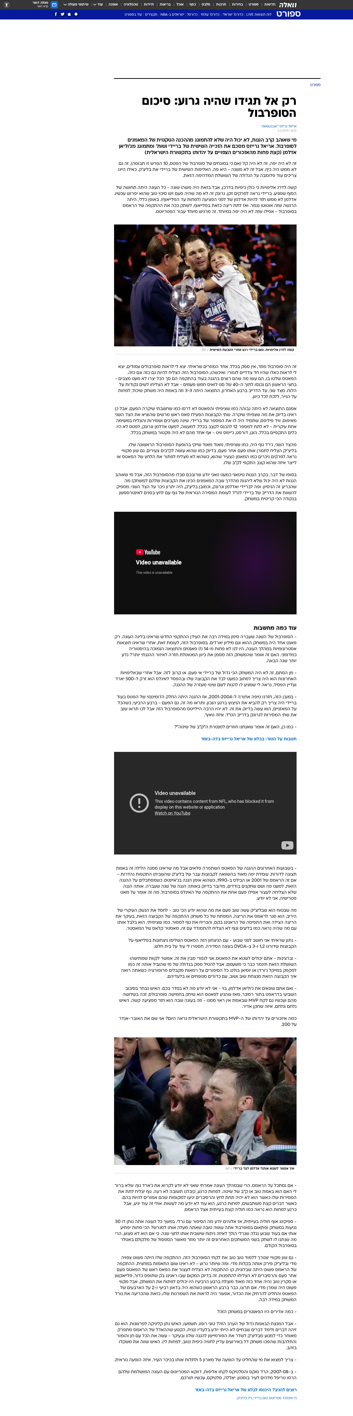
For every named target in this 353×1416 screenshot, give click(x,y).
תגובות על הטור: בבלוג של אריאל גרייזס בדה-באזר (249, 739)
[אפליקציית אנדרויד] (76, 14)
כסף (192, 4)
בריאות (165, 4)
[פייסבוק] (56, 14)
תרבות (221, 4)
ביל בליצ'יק (244, 1398)
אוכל (180, 4)
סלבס (206, 4)
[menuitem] (267, 4)
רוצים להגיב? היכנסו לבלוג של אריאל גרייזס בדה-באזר (246, 1390)
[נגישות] (7, 5)
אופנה (113, 4)
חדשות (269, 4)
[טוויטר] (63, 14)
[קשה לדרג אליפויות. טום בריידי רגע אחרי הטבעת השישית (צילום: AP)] (205, 290)
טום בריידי (261, 1398)
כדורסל (192, 14)
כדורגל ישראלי (233, 14)
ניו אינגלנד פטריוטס (283, 1398)
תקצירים (151, 14)
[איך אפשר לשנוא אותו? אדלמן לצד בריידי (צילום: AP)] (205, 1105)
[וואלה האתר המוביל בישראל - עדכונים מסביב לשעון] (288, 4)
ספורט (254, 4)
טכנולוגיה (131, 4)
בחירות (237, 4)
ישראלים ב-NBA (172, 14)
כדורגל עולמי (210, 14)
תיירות (149, 4)
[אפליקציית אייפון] (69, 14)
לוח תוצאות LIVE (258, 14)
